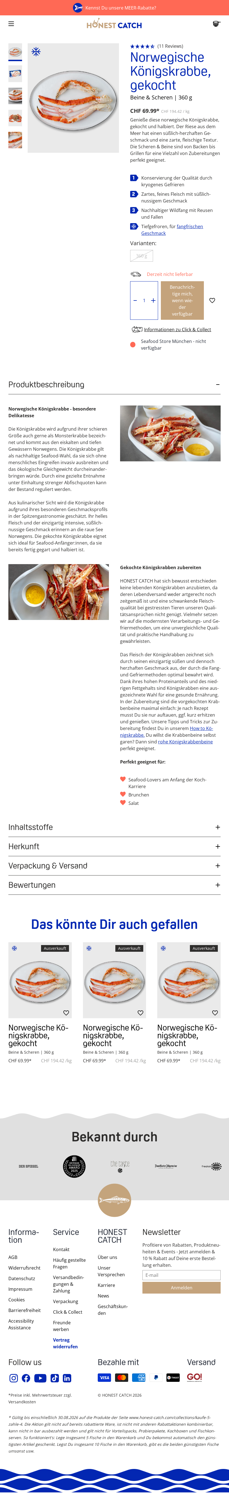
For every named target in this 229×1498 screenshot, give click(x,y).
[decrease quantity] (135, 300)
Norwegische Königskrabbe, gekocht (38, 1035)
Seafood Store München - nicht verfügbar (173, 344)
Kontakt (61, 1249)
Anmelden (181, 1288)
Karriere (106, 1285)
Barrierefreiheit (24, 1310)
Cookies (16, 1300)
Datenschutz (21, 1278)
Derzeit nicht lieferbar (170, 274)
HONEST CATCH (112, 1236)
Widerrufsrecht (24, 1268)
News (103, 1296)
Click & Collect (67, 1312)
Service (66, 1232)
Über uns (107, 1257)
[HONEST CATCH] (114, 23)
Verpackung (65, 1301)
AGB (12, 1257)
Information (23, 1236)
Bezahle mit (118, 1363)
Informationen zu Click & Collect (177, 329)
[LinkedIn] (67, 1378)
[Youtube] (40, 1378)
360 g (141, 256)
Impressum (20, 1289)
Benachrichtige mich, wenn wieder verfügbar (182, 300)
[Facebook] (26, 1378)
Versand (201, 1363)
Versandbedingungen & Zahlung (68, 1284)
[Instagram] (14, 1378)
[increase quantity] (153, 300)
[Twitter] (55, 1378)
